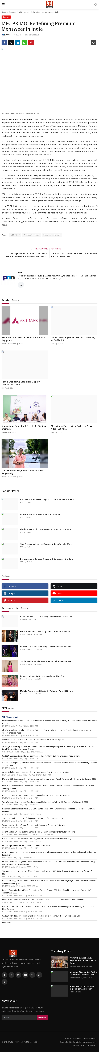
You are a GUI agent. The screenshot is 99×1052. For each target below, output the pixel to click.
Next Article (56, 249)
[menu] (3, 4)
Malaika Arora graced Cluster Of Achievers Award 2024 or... (46, 691)
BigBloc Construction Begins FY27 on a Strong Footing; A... (46, 529)
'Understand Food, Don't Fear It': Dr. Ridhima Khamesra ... (24, 427)
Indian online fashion (51, 235)
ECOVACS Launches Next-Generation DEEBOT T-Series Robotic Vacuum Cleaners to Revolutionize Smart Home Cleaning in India (49, 787)
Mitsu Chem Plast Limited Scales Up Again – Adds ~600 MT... (72, 427)
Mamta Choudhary (8, 344)
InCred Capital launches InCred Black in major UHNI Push (26, 845)
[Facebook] (4, 975)
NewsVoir (91, 1045)
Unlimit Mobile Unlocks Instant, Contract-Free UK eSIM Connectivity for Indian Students (38, 832)
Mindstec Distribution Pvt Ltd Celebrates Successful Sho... (83, 973)
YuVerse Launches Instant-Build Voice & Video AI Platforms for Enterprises (33, 739)
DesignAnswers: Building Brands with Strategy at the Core (46, 559)
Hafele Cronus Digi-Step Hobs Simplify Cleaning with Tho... (21, 383)
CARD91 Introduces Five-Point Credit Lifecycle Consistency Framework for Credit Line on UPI (41, 916)
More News (6, 922)
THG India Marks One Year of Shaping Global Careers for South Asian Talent (34, 818)
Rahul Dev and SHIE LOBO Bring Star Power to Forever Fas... (46, 616)
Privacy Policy (89, 1038)
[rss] (4, 982)
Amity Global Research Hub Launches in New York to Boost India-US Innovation (35, 772)
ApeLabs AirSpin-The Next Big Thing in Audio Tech (82, 987)
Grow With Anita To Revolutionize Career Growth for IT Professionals (74, 255)
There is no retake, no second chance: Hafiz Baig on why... (23, 472)
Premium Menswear (31, 235)
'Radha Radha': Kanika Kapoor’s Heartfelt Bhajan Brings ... (46, 661)
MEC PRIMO (15, 235)
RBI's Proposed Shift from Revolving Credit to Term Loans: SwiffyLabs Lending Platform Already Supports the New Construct (48, 907)
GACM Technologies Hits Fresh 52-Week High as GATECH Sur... (73, 339)
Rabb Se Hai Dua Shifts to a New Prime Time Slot (42, 676)
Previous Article (41, 249)
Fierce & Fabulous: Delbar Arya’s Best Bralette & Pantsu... (45, 631)
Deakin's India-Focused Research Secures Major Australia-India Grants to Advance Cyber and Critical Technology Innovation (49, 853)
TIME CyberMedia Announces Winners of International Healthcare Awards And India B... (26, 255)
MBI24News (6, 432)
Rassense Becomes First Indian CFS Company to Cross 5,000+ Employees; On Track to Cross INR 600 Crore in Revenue (48, 810)
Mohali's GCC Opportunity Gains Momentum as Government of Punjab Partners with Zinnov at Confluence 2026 (49, 779)
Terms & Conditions (72, 1038)
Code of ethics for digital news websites (78, 1042)
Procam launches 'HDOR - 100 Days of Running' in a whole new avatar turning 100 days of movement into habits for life (49, 722)
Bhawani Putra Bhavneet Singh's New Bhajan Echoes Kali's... (47, 646)
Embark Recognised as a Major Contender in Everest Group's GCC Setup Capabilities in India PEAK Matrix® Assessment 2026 (46, 891)
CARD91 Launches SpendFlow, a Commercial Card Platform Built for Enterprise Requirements (41, 756)
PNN (20, 272)
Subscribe (42, 1017)
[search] (96, 4)
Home (4, 12)
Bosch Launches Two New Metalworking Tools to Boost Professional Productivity (36, 838)
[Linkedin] (39, 975)
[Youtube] (25, 975)
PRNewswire (78, 1045)
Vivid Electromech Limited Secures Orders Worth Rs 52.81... (46, 544)
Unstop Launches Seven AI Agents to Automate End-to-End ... (48, 499)
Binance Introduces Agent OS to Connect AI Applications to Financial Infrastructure (36, 795)
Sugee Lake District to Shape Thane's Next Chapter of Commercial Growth (33, 825)
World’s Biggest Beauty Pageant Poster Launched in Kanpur (83, 960)
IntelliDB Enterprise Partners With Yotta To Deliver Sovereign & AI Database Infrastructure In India (43, 899)
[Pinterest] (32, 975)
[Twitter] (11, 975)
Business (12, 12)
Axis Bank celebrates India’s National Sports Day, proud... (23, 339)
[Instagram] (18, 975)
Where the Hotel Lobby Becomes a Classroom (41, 514)
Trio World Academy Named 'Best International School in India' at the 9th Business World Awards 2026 (45, 802)
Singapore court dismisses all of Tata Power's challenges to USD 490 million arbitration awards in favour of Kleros (47, 872)
